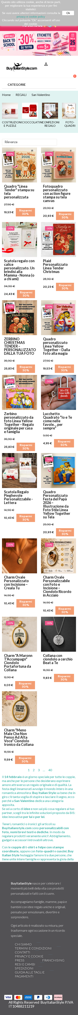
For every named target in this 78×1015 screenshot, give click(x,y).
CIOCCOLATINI (30, 122)
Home (6, 95)
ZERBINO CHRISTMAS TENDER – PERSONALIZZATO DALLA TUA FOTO (20, 346)
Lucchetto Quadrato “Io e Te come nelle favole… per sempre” (57, 420)
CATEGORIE (17, 84)
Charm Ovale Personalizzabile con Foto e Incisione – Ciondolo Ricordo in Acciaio (57, 586)
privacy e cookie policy (31, 16)
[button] (71, 59)
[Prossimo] (74, 770)
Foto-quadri (70, 124)
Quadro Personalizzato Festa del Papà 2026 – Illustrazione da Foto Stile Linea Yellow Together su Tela (56, 504)
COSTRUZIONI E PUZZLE (10, 124)
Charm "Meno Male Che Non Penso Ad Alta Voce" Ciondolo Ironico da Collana (19, 737)
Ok (68, 13)
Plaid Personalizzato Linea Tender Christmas (55, 266)
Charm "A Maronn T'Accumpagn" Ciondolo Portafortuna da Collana (18, 662)
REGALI (21, 95)
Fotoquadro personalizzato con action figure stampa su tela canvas (56, 193)
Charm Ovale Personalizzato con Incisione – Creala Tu (16, 582)
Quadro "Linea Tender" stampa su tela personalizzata (19, 191)
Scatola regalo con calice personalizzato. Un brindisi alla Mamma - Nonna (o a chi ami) (19, 270)
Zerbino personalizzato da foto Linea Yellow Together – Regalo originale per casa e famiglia (19, 422)
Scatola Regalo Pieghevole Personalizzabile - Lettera (18, 497)
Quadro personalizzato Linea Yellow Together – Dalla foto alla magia (56, 346)
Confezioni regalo (50, 124)
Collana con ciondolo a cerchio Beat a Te (58, 659)
